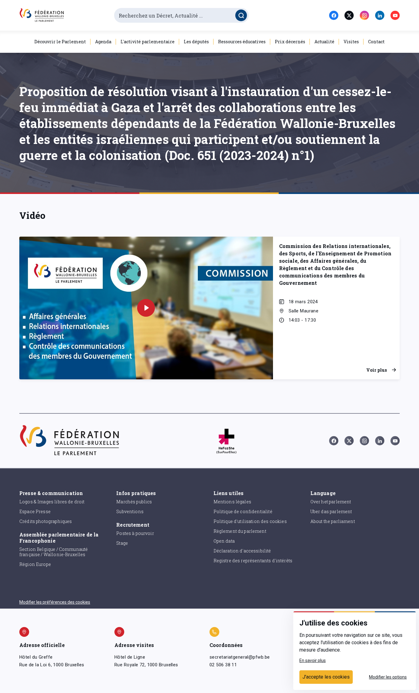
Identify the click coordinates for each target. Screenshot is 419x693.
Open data (224, 541)
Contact (376, 42)
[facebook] (333, 15)
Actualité (324, 42)
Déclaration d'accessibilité (242, 551)
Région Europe (35, 564)
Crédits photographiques (45, 521)
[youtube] (395, 15)
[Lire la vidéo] (146, 308)
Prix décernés (290, 42)
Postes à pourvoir (135, 533)
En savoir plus (312, 660)
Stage (122, 543)
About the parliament (332, 521)
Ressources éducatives (242, 42)
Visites (351, 42)
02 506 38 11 (223, 665)
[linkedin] (379, 15)
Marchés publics (134, 502)
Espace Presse (35, 511)
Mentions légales (232, 502)
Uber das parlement (331, 511)
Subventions (130, 511)
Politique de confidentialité (242, 511)
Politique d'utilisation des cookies (250, 521)
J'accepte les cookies (326, 677)
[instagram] (364, 15)
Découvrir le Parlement (60, 42)
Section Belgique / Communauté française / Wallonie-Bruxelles (53, 551)
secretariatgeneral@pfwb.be (240, 657)
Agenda (103, 42)
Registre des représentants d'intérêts (253, 560)
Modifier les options (388, 677)
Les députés (196, 42)
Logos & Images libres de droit (52, 502)
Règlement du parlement (239, 531)
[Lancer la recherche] (241, 15)
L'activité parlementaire (148, 42)
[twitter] (349, 15)
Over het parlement (330, 502)
